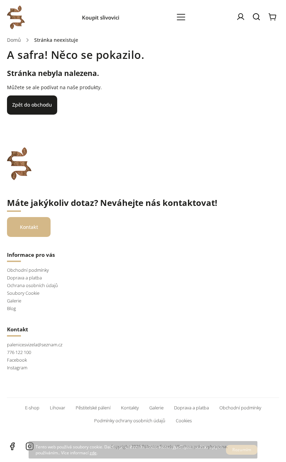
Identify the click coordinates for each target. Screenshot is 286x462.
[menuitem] (104, 17)
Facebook (17, 360)
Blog (11, 308)
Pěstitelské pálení (93, 408)
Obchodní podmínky (28, 270)
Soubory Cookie (23, 293)
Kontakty (130, 408)
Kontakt (29, 227)
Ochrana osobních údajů (32, 285)
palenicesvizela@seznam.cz (34, 345)
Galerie (14, 301)
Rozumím (241, 450)
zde (93, 453)
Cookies (184, 421)
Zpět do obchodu (32, 104)
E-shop (32, 408)
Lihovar (57, 408)
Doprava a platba (24, 278)
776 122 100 (19, 352)
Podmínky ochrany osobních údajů (129, 421)
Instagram (17, 368)
